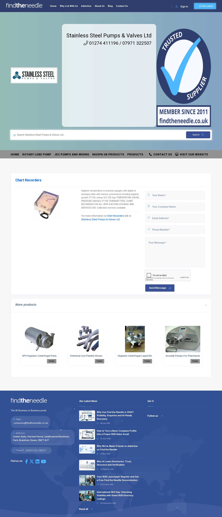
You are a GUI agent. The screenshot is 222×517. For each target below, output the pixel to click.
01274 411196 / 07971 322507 (120, 43)
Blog (110, 6)
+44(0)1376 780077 (35, 450)
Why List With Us (69, 6)
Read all (84, 509)
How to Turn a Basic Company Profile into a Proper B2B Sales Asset (117, 433)
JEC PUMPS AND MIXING (71, 154)
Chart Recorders (115, 215)
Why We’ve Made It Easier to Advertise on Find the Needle (117, 448)
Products (135, 154)
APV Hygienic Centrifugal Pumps (40, 355)
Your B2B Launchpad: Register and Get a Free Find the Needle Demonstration (118, 478)
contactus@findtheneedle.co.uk (31, 423)
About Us (100, 6)
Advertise (86, 6)
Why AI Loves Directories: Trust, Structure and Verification (114, 463)
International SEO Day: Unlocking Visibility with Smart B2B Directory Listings (115, 495)
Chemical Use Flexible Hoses (86, 355)
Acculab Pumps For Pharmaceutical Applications (193, 355)
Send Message (157, 287)
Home (53, 6)
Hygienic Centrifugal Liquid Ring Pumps (140, 355)
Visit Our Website (193, 154)
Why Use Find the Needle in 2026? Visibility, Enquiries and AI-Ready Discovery (115, 415)
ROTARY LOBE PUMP (36, 154)
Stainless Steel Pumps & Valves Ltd (109, 35)
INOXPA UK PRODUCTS (108, 154)
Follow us (153, 415)
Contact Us (122, 6)
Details (52, 361)
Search (196, 134)
